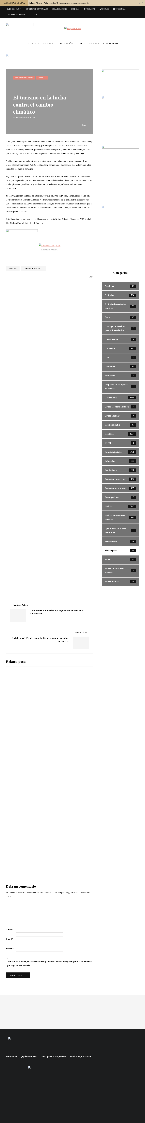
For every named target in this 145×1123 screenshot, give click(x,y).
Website (9, 948)
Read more (51, 716)
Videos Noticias (89, 44)
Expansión (48, 744)
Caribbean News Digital (53, 696)
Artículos (104, 9)
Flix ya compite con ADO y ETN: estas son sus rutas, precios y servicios (65, 735)
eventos (13, 268)
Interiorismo (110, 44)
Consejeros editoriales (36, 9)
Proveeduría (119, 9)
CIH (36, 15)
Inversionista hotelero (19, 15)
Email (9, 939)
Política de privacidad (80, 1056)
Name (9, 929)
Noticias (75, 9)
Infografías (89, 9)
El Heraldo (48, 791)
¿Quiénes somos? (13, 9)
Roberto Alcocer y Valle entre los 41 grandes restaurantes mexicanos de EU (59, 3)
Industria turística (24, 78)
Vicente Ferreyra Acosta (25, 117)
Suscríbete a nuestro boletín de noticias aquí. (49, 839)
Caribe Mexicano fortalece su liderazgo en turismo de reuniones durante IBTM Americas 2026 (66, 782)
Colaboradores (59, 9)
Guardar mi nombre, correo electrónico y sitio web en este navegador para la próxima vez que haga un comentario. (49, 963)
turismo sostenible (33, 268)
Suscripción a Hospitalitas (53, 1056)
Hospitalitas (11, 1056)
